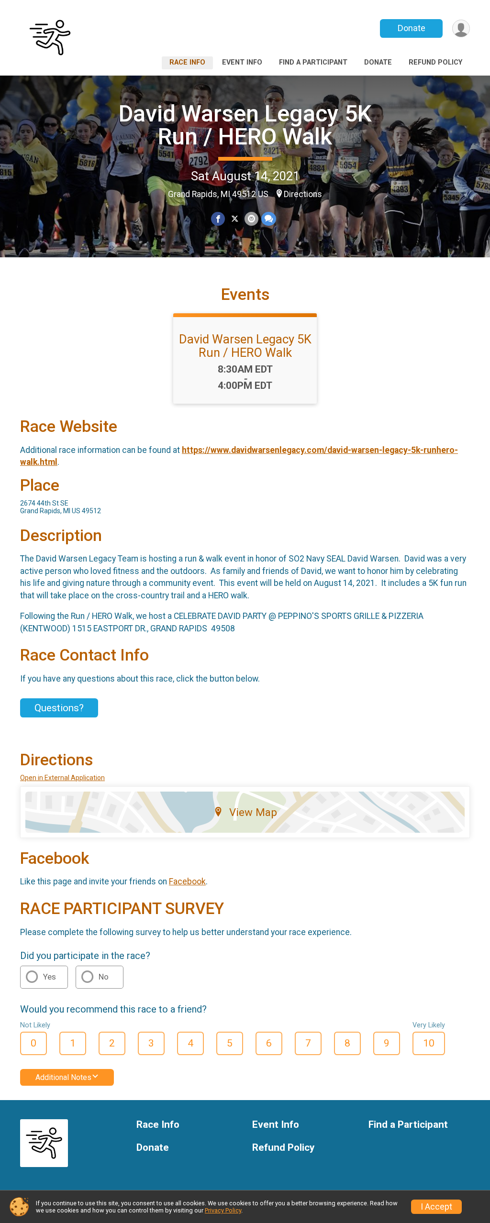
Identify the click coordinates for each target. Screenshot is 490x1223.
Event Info (242, 62)
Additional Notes (63, 1077)
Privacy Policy (223, 1210)
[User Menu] (461, 28)
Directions (303, 194)
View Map (253, 812)
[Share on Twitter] (235, 219)
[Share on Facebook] (218, 219)
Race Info (187, 62)
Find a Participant (313, 62)
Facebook (187, 881)
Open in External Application (62, 778)
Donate (411, 28)
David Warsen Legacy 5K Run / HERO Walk (245, 125)
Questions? (59, 708)
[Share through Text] (268, 219)
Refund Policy (435, 62)
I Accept (436, 1207)
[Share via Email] (251, 219)
